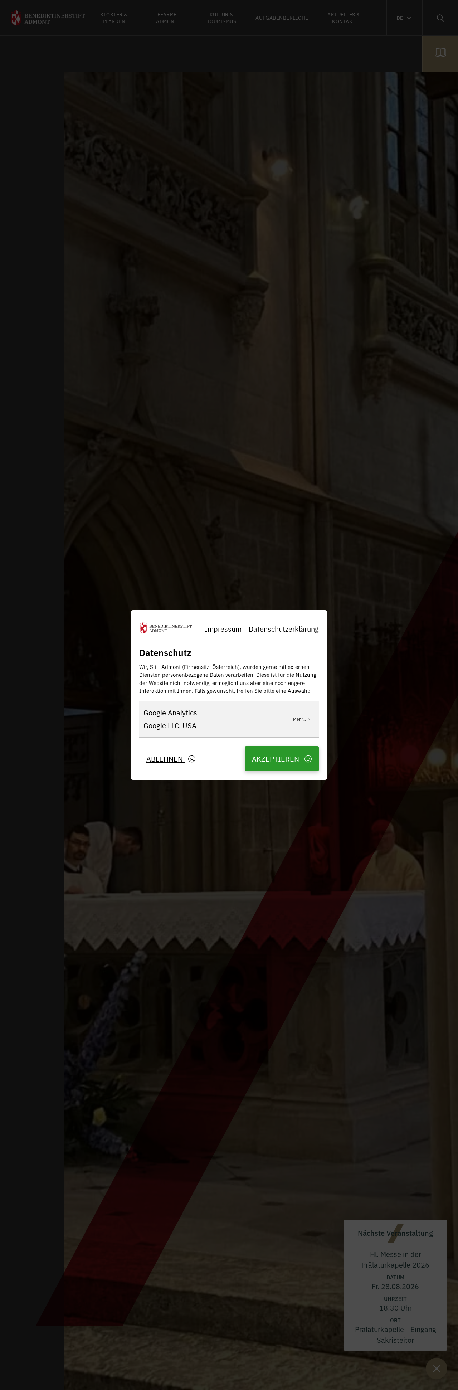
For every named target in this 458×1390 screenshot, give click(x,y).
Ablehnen (165, 758)
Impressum (223, 628)
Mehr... (299, 719)
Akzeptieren (276, 758)
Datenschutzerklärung (284, 628)
